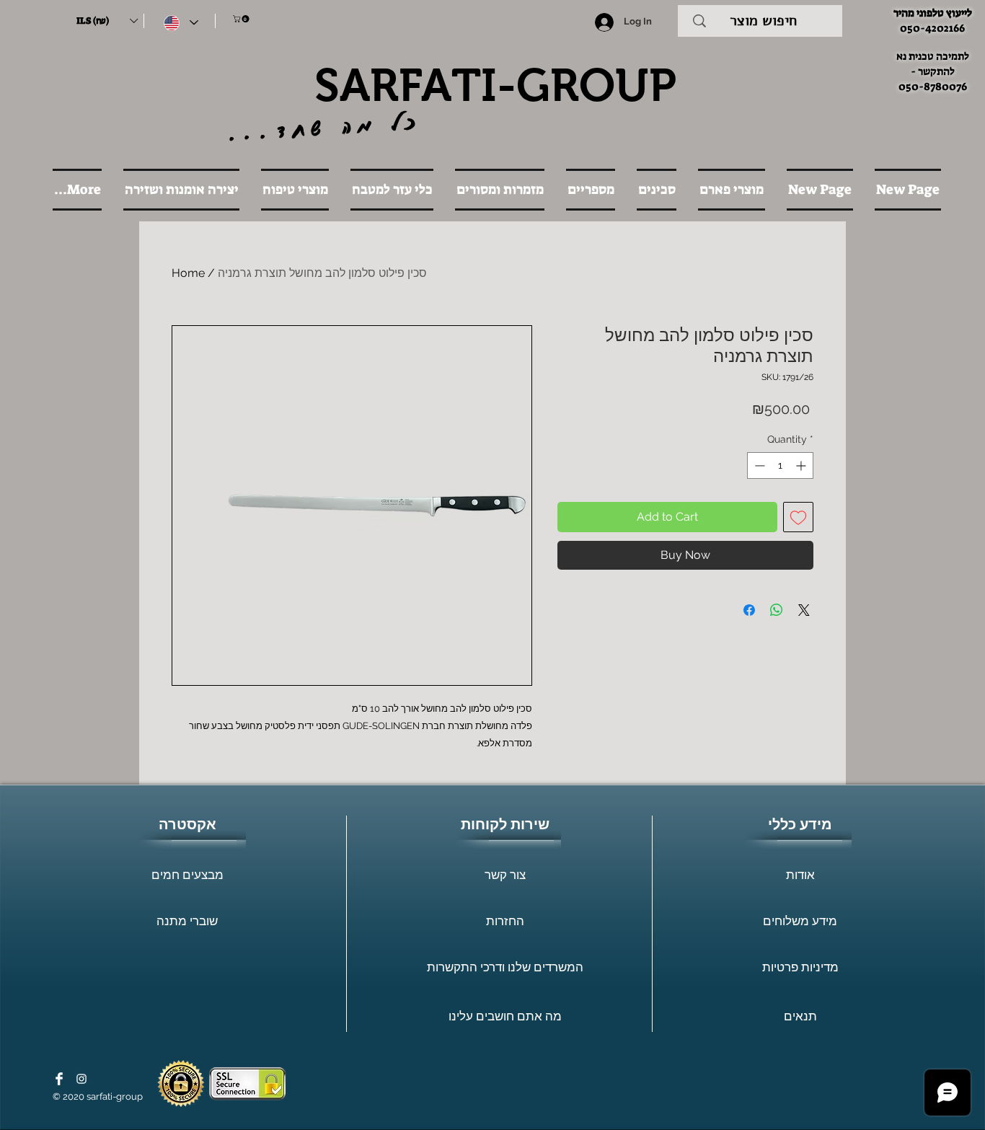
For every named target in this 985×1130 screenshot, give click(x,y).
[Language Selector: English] (181, 23)
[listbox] (106, 20)
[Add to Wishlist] (798, 517)
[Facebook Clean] (59, 1078)
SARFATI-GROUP (495, 85)
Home (188, 273)
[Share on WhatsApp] (776, 610)
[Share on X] (804, 610)
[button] (106, 20)
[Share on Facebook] (749, 610)
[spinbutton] (780, 465)
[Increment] (802, 465)
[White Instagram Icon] (81, 1078)
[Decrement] (758, 465)
